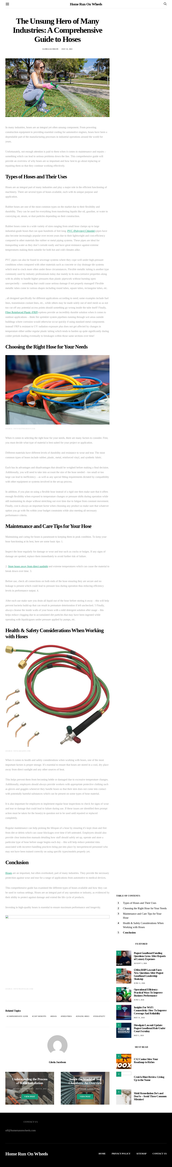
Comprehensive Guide (18, 1016)
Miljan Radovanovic (22, 1089)
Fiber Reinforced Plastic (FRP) (21, 312)
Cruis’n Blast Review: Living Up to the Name (149, 1078)
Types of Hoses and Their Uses (139, 903)
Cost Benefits (39, 1016)
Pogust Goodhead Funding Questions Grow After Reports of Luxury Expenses (150, 956)
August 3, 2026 (140, 963)
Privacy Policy (121, 1153)
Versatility (99, 1016)
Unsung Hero (83, 1016)
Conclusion (129, 932)
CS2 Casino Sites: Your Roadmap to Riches (146, 1061)
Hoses (8, 873)
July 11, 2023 (41, 1089)
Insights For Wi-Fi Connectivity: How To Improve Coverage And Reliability (150, 1010)
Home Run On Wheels (86, 4)
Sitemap (141, 1153)
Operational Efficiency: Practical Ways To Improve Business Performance (148, 992)
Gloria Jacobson (50, 49)
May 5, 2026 (139, 1035)
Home (102, 1153)
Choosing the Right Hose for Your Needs (145, 908)
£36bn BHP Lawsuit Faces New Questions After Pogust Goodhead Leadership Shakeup (148, 974)
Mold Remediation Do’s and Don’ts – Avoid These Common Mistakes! (150, 1096)
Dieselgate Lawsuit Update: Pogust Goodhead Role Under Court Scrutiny (149, 1028)
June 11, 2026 (139, 983)
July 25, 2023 (66, 49)
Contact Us (160, 1153)
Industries (67, 1016)
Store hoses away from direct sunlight (28, 566)
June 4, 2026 (139, 1000)
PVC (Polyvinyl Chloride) (81, 230)
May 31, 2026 (139, 1018)
